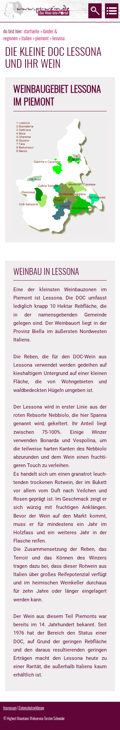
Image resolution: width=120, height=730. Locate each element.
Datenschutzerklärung (31, 707)
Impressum (10, 707)
